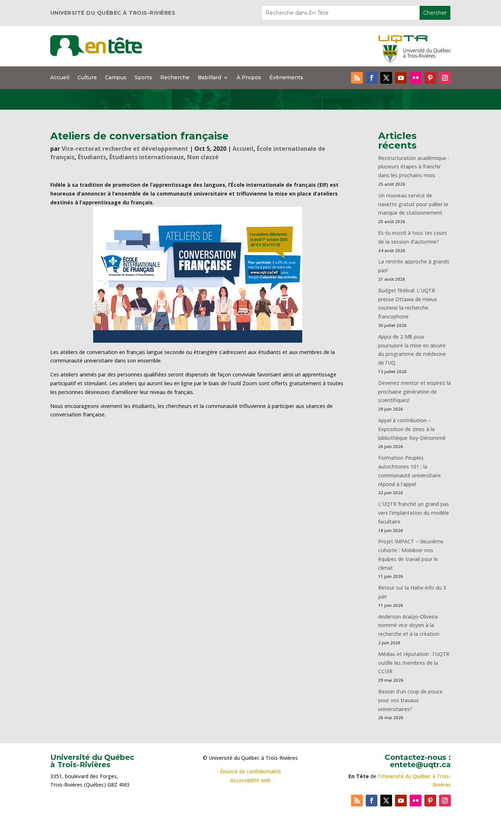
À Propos (249, 78)
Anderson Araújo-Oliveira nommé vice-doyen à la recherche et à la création (408, 625)
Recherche (175, 78)
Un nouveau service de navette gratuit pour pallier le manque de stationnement (413, 204)
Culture (87, 78)
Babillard (209, 78)
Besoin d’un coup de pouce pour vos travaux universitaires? (410, 700)
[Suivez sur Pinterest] (430, 78)
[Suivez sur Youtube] (401, 78)
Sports (143, 78)
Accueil (59, 78)
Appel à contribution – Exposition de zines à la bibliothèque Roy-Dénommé (412, 429)
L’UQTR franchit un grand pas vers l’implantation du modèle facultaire (413, 512)
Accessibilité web (250, 780)
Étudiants (92, 157)
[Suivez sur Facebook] (371, 78)
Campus (116, 78)
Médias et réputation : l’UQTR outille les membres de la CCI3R (413, 662)
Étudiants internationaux (146, 157)
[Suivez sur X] (386, 78)
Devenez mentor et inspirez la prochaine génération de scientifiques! (414, 391)
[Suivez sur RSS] (357, 78)
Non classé (203, 157)
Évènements (286, 78)
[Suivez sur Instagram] (445, 78)
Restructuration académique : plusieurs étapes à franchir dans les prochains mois (413, 166)
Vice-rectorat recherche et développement (125, 149)
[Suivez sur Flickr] (415, 78)
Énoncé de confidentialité (250, 771)
